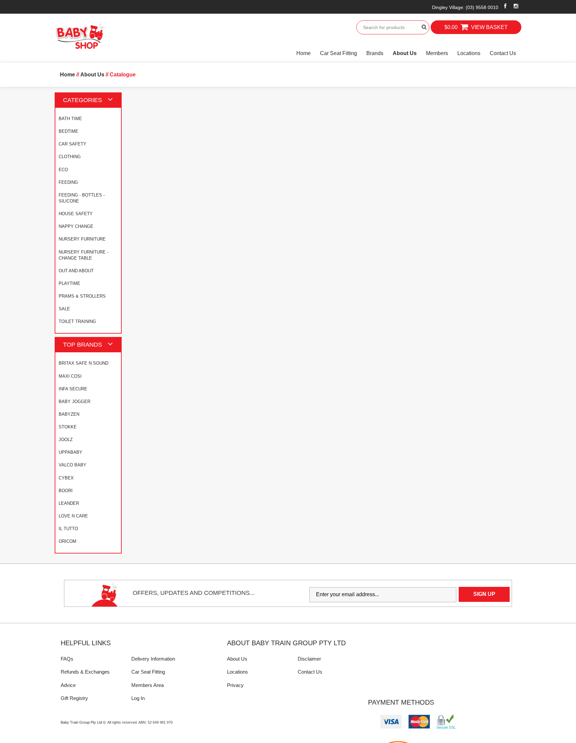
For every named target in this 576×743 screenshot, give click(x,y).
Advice (68, 685)
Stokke (68, 426)
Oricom (67, 541)
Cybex (66, 477)
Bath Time (70, 118)
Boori (66, 490)
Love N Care (73, 515)
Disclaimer (309, 659)
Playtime (69, 283)
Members (437, 53)
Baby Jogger (74, 401)
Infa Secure (73, 388)
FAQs (67, 659)
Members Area (147, 685)
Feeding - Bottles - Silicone (82, 198)
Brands (374, 53)
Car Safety (72, 143)
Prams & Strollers (82, 296)
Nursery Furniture (82, 239)
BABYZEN (69, 414)
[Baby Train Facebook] (505, 6)
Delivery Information (153, 659)
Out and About (76, 270)
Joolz (66, 439)
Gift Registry (74, 698)
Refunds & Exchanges (85, 672)
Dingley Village (465, 7)
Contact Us (503, 53)
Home (303, 53)
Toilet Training (77, 321)
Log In (138, 698)
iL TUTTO (68, 528)
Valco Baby (72, 464)
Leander (69, 503)
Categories (82, 99)
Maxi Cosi (70, 376)
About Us (405, 53)
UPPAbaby (70, 452)
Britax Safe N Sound (83, 363)
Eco (63, 169)
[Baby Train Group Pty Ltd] (80, 36)
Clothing (70, 156)
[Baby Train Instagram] (516, 6)
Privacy (235, 685)
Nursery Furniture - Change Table (83, 255)
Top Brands (82, 344)
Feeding (68, 182)
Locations (468, 53)
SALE (64, 308)
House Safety (76, 213)
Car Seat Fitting (338, 53)
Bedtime (68, 131)
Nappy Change (76, 226)
